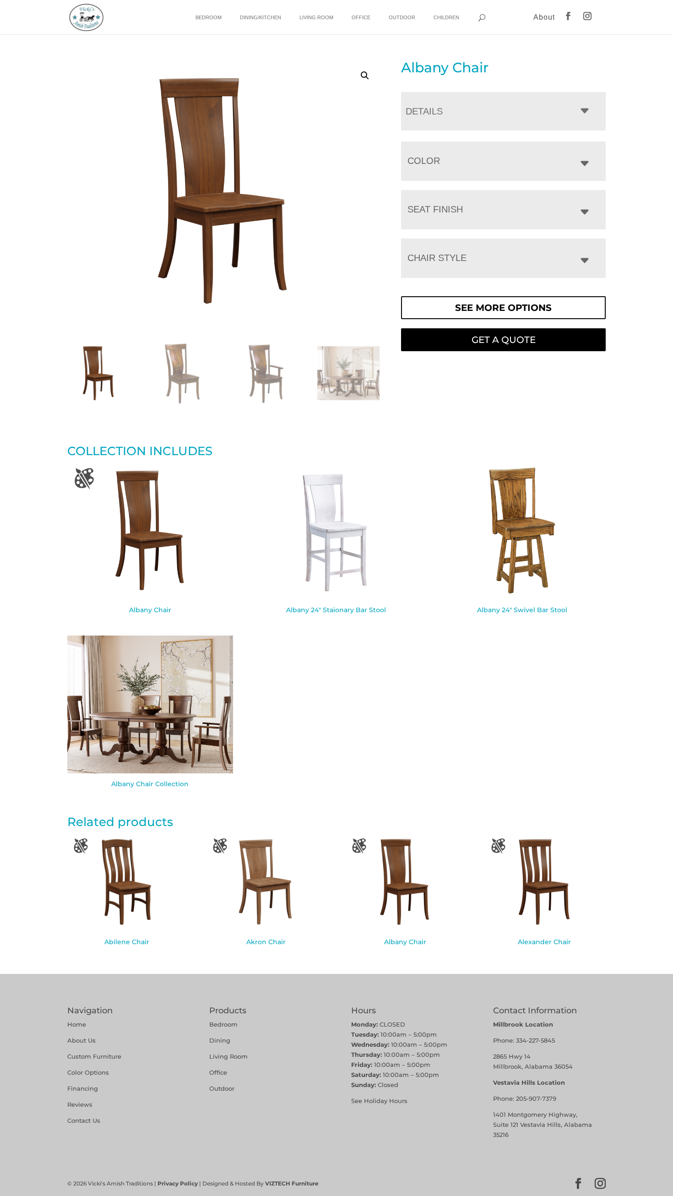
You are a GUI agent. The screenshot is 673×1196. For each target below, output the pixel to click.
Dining (220, 1040)
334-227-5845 (535, 1040)
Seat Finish (435, 209)
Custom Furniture (94, 1056)
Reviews (79, 1104)
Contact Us (83, 1120)
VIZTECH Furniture (292, 1183)
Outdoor (402, 17)
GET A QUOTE (504, 339)
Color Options (88, 1072)
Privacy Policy (177, 1183)
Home (76, 1024)
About (544, 17)
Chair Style (437, 258)
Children (446, 17)
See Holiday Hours (379, 1100)
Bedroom (208, 17)
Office (361, 17)
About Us (81, 1040)
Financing (82, 1088)
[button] (365, 75)
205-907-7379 (536, 1098)
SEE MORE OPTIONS (503, 307)
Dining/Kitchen (260, 17)
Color (423, 161)
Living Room (316, 17)
